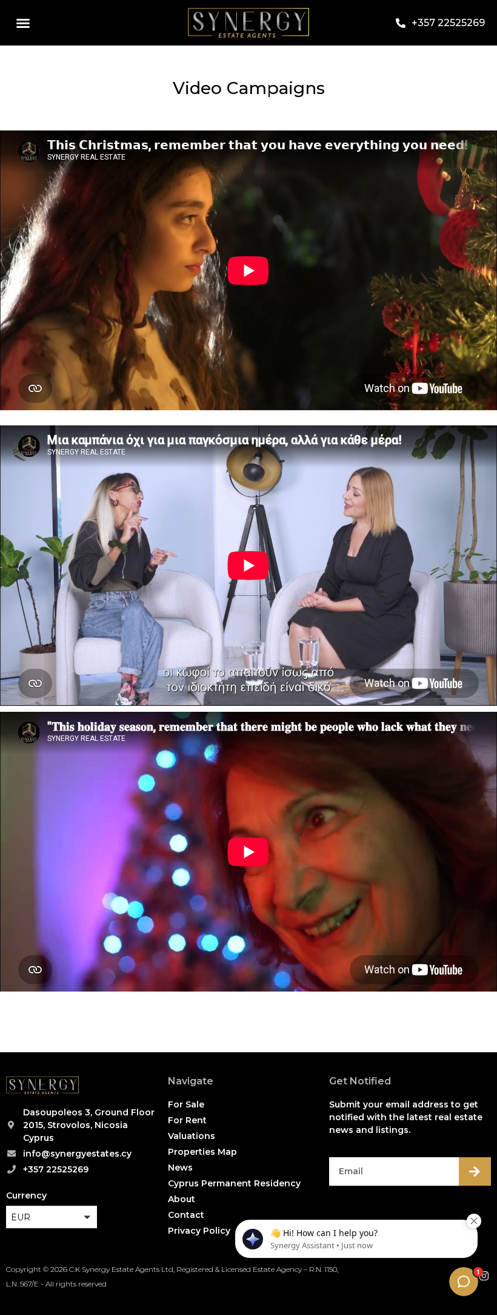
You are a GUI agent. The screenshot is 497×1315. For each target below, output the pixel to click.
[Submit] (475, 1171)
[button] (23, 23)
